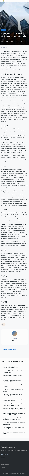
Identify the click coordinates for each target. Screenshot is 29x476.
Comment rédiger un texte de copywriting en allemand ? (14, 428)
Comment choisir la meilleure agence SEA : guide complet (14, 423)
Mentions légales (5, 464)
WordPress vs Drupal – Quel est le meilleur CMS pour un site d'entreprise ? (14, 409)
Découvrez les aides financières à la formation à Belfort (12, 380)
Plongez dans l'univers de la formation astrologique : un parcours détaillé (12, 418)
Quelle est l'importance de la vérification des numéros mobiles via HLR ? (14, 413)
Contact (3, 467)
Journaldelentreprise (8, 447)
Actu (3, 30)
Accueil (3, 47)
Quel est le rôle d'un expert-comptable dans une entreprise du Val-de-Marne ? (14, 404)
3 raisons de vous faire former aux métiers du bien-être (14, 385)
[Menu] (26, 1)
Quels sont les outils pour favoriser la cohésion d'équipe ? (12, 395)
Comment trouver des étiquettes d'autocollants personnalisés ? (11, 366)
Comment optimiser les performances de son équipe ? (14, 432)
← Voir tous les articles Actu (8, 349)
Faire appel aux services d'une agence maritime (12, 376)
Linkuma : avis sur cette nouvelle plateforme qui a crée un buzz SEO (14, 399)
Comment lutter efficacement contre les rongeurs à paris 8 (13, 371)
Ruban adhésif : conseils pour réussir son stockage (13, 390)
